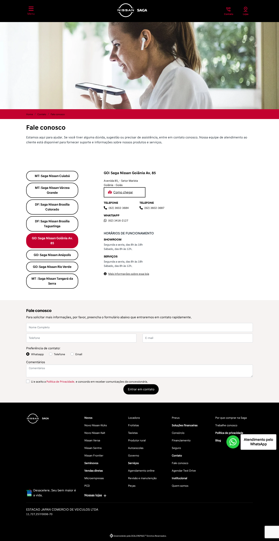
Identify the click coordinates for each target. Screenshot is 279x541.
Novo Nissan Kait (94, 433)
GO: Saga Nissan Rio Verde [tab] (52, 267)
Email (78, 354)
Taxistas (133, 433)
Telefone (59, 354)
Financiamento (181, 440)
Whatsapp (37, 354)
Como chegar (123, 192)
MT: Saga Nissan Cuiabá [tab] (52, 176)
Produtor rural (137, 440)
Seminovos (91, 463)
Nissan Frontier (93, 455)
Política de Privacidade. (60, 381)
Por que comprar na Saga (231, 418)
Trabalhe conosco (226, 425)
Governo (133, 455)
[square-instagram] (41, 434)
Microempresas (94, 478)
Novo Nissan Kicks (95, 425)
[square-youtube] (51, 434)
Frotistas (133, 425)
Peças (131, 486)
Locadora (134, 418)
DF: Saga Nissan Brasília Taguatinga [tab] (52, 223)
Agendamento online (141, 470)
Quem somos (180, 486)
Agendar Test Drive (184, 470)
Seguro (176, 448)
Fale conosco (180, 463)
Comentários (35, 362)
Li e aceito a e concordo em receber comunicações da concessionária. (89, 381)
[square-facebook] (31, 434)
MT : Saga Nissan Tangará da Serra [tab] (52, 281)
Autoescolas (135, 448)
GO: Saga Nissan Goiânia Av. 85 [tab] (52, 240)
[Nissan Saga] (132, 10)
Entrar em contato (141, 389)
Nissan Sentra (93, 448)
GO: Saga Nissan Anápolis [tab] (52, 255)
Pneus (176, 418)
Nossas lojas (93, 495)
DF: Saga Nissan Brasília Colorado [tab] (52, 207)
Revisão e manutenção (142, 478)
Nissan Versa (92, 440)
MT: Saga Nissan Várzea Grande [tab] (52, 190)
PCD (87, 486)
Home (29, 114)
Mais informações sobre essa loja (128, 274)
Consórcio (178, 433)
